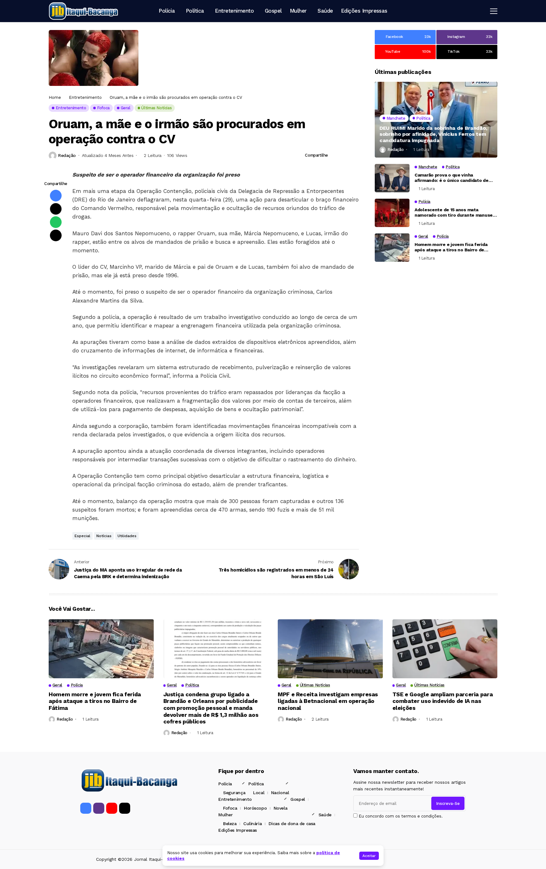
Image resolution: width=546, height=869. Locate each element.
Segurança (234, 792)
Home (55, 97)
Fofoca (230, 808)
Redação (67, 155)
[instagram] (98, 808)
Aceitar (369, 856)
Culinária (252, 823)
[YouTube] (111, 808)
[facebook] (85, 808)
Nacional (280, 792)
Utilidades (127, 536)
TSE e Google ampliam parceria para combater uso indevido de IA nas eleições (442, 701)
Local (258, 792)
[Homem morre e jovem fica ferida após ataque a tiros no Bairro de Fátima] (392, 247)
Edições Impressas (237, 830)
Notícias (104, 536)
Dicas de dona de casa (292, 823)
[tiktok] (124, 808)
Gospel (297, 799)
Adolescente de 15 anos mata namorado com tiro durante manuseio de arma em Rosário (455, 215)
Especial (82, 536)
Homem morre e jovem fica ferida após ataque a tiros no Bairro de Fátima (451, 250)
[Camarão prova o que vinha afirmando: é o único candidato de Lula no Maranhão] (392, 178)
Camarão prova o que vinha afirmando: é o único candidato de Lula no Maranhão (451, 181)
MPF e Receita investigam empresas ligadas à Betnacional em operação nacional (328, 701)
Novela (280, 808)
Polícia (225, 783)
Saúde (324, 814)
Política (256, 783)
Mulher (225, 814)
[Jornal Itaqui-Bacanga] (83, 11)
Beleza (229, 823)
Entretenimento (85, 97)
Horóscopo (255, 808)
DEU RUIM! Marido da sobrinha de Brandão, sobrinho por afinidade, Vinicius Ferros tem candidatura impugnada (433, 134)
